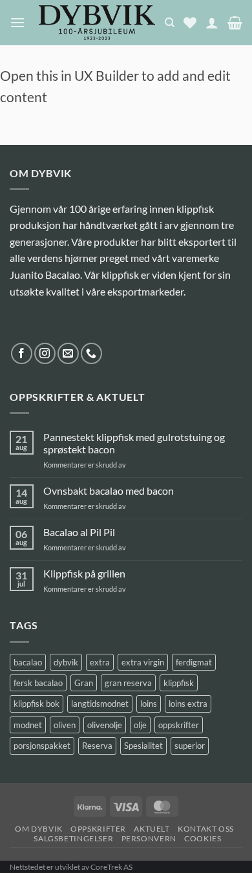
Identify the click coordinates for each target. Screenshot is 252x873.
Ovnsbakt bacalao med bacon (108, 490)
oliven (65, 725)
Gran (83, 683)
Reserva (97, 745)
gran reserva (128, 683)
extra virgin (142, 662)
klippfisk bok (36, 703)
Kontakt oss (206, 829)
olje (140, 725)
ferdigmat (194, 662)
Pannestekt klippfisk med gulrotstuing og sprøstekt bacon (134, 443)
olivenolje (104, 725)
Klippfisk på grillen (84, 573)
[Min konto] (211, 22)
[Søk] (169, 22)
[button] (17, 22)
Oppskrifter (98, 829)
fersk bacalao (38, 683)
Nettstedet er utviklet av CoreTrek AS (71, 867)
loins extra (188, 703)
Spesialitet (143, 745)
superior (189, 745)
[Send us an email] (68, 353)
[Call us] (91, 353)
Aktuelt (151, 829)
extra (100, 662)
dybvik (66, 662)
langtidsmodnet (100, 703)
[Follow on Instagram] (45, 353)
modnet (28, 725)
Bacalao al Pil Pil (79, 532)
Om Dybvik (39, 829)
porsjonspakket (42, 745)
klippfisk (178, 683)
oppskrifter (178, 725)
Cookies (202, 838)
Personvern (148, 838)
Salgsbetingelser (73, 838)
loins (148, 703)
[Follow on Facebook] (21, 353)
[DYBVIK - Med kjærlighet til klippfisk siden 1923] (97, 23)
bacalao (28, 662)
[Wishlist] (190, 22)
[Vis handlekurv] (234, 22)
